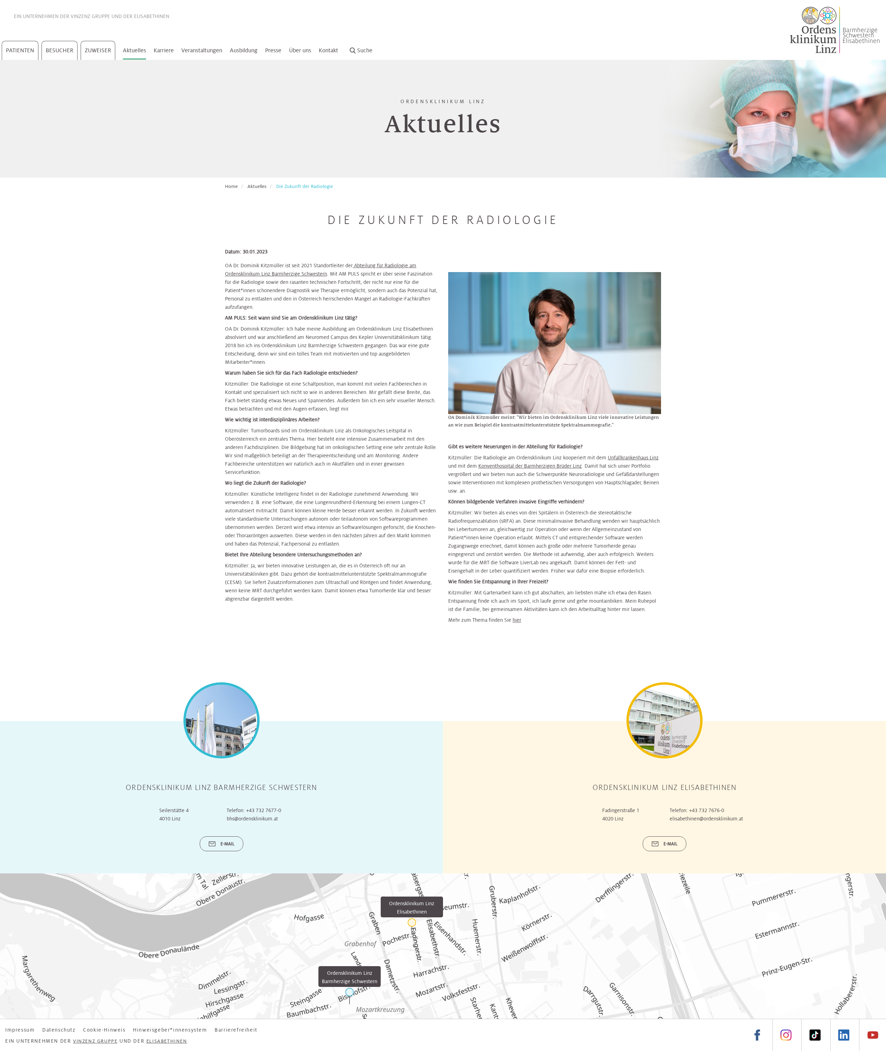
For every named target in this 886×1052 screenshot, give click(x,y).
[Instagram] (785, 1035)
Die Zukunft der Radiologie (304, 186)
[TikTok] (814, 1035)
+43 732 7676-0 (706, 810)
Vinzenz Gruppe (90, 16)
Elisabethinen (151, 16)
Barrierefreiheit (236, 1030)
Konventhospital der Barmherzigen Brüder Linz (530, 466)
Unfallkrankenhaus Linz (633, 458)
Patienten (20, 50)
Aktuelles (134, 50)
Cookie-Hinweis (104, 1030)
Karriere (164, 50)
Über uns (300, 50)
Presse (273, 50)
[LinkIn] (843, 1035)
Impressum (20, 1030)
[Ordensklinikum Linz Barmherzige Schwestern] (349, 996)
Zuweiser (98, 50)
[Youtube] (872, 1035)
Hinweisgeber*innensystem (170, 1030)
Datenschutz (59, 1030)
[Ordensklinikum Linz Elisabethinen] (412, 926)
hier (517, 620)
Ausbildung (243, 50)
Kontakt (328, 50)
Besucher (59, 50)
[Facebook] (757, 1035)
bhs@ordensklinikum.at (252, 819)
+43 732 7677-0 (263, 810)
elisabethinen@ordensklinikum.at (706, 819)
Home (231, 186)
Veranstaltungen (201, 50)
